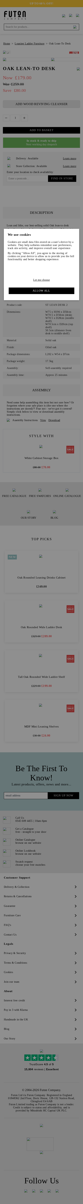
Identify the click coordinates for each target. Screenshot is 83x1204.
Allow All (41, 290)
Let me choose (41, 279)
